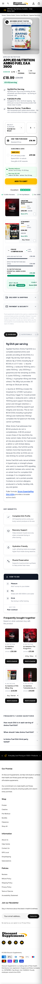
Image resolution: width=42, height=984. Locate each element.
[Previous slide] (2, 755)
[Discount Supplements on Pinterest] (16, 942)
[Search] (8, 3)
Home (4, 15)
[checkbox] (21, 207)
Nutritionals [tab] (26, 334)
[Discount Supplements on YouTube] (22, 942)
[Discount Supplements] (20, 3)
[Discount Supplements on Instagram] (10, 942)
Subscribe (34, 916)
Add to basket (12, 661)
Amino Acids (11, 15)
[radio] (21, 140)
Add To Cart (21, 181)
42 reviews (21, 72)
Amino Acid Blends (22, 15)
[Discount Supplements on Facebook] (3, 942)
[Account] (33, 3)
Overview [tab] (12, 334)
